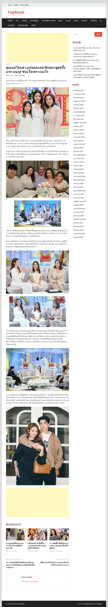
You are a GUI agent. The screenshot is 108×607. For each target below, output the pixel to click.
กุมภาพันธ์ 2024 (79, 191)
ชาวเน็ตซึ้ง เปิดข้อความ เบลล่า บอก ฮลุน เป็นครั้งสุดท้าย (58, 545)
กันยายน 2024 (79, 169)
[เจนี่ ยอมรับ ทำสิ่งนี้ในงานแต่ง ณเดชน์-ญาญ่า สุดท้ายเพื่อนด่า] (37, 541)
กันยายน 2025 (79, 130)
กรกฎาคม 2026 (79, 94)
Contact (16, 5)
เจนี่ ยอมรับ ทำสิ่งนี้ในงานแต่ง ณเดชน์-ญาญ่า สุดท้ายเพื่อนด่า (37, 545)
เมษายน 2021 (79, 237)
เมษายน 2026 (79, 105)
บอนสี (76, 20)
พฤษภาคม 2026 (79, 101)
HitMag (99, 604)
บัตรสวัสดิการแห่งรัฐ (48, 20)
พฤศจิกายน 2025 (80, 123)
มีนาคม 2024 (78, 187)
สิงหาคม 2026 (79, 90)
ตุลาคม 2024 (78, 166)
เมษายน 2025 (79, 148)
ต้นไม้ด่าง (94, 20)
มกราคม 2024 (79, 194)
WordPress (90, 604)
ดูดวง (60, 20)
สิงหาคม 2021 (79, 230)
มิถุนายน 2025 (79, 140)
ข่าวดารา (8, 64)
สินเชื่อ (24, 20)
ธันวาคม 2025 (79, 119)
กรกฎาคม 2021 (79, 234)
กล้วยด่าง (84, 20)
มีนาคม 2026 (78, 108)
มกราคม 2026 (79, 115)
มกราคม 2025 (79, 158)
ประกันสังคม (34, 20)
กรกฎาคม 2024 (79, 176)
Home (10, 5)
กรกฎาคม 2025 (79, 137)
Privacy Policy (24, 5)
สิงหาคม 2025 (79, 133)
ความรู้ (68, 20)
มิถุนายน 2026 (79, 98)
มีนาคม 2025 (78, 151)
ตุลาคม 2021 (78, 223)
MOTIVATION (23, 25)
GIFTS (33, 25)
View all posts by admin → (30, 581)
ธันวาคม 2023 (79, 198)
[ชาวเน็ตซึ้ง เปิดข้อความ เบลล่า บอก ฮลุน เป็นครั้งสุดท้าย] (59, 541)
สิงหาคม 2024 (79, 173)
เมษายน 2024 (79, 183)
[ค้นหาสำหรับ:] (87, 34)
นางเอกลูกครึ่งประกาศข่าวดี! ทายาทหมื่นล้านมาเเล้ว (14, 545)
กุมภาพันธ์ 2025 (79, 155)
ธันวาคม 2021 (79, 216)
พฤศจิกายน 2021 (80, 219)
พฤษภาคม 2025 (79, 144)
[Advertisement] (37, 47)
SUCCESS (11, 25)
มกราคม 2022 (79, 212)
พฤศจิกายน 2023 (80, 201)
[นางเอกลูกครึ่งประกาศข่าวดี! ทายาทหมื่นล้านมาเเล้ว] (16, 541)
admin (23, 75)
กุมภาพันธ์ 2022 (79, 208)
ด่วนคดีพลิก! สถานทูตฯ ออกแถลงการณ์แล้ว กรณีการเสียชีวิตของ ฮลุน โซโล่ (87, 68)
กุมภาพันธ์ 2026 (79, 112)
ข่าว (17, 20)
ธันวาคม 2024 (79, 162)
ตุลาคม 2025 (78, 126)
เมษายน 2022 (79, 205)
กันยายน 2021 (79, 226)
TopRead (16, 12)
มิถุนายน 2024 (79, 180)
